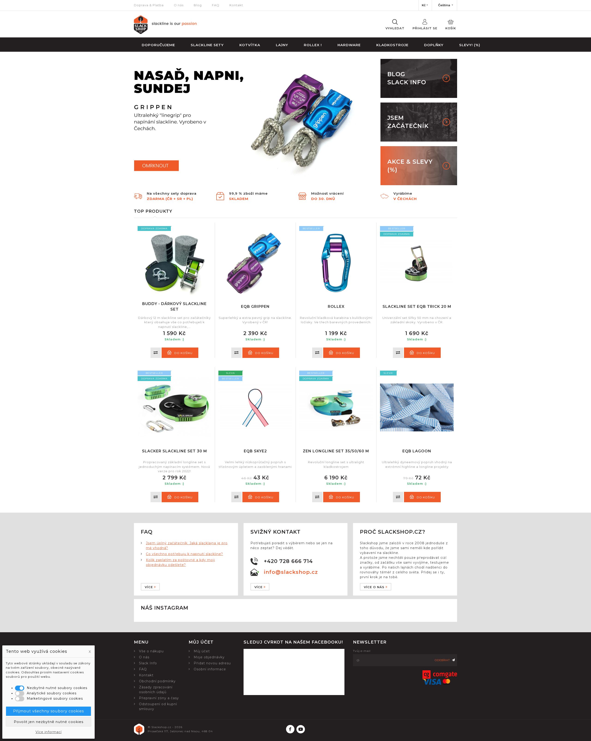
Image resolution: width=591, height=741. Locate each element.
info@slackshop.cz (291, 572)
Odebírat (442, 660)
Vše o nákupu (151, 651)
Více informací (49, 732)
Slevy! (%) (469, 45)
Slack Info (148, 663)
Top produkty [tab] (153, 211)
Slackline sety (207, 45)
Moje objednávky (209, 657)
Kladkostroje (392, 45)
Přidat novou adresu (212, 663)
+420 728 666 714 (288, 561)
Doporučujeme (158, 45)
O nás (179, 5)
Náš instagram (164, 608)
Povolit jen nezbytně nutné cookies (48, 722)
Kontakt (236, 5)
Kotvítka (249, 45)
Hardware (349, 45)
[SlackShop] (165, 33)
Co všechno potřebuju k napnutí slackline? (184, 554)
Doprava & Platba (149, 5)
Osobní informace (210, 669)
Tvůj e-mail (362, 651)
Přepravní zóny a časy (159, 698)
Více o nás (374, 587)
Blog (198, 5)
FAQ (215, 5)
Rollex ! (313, 45)
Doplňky (433, 45)
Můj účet (202, 651)
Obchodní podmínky (157, 681)
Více (149, 587)
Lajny (282, 45)
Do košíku (183, 353)
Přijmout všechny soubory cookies (48, 711)
